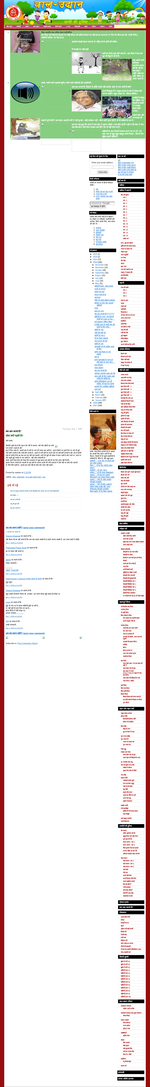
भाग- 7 (125, 215)
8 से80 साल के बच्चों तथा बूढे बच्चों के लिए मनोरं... (104, 325)
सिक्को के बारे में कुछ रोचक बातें (129, 457)
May (97, 283)
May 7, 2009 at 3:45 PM (14, 573)
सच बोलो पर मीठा (125, 327)
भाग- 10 (125, 224)
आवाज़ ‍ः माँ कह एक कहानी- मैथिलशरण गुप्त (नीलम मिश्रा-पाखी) (102, 476)
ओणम (122, 263)
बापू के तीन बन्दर (127, 792)
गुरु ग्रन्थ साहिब (125, 736)
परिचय (94, 26)
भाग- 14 (125, 235)
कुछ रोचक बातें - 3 (126, 392)
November (99, 267)
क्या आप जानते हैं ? (15, 508)
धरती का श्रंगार (99, 289)
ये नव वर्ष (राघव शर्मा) (125, 174)
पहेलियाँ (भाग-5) (125, 982)
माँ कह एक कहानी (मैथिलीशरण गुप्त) (131, 949)
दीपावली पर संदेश (128, 555)
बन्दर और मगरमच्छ (126, 489)
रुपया (96, 308)
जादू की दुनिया (125, 413)
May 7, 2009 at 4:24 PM (14, 597)
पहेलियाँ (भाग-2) (125, 973)
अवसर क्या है (124, 374)
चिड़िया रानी (124, 940)
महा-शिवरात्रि (124, 275)
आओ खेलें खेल (127, 875)
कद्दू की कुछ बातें (14, 504)
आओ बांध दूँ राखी (128, 539)
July (97, 278)
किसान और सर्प (125, 475)
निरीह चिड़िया (124, 338)
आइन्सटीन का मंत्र (126, 377)
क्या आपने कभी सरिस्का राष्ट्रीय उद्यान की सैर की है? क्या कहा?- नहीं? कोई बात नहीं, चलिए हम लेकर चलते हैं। (138, 69)
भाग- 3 (125, 203)
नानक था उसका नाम (126, 249)
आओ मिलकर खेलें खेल (129, 878)
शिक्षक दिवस (124, 694)
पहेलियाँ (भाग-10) (126, 996)
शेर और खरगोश (125, 510)
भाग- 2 (125, 200)
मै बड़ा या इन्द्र (125, 365)
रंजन (7, 621)
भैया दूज (98, 237)
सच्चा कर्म (123, 306)
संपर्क (110, 26)
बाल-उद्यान (36, 26)
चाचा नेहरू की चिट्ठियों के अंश (131, 678)
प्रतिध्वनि (123, 309)
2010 (95, 259)
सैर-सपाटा (123, 830)
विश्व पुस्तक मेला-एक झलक (130, 848)
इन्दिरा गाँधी (124, 716)
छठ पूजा (98, 240)
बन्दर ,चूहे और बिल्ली (127, 243)
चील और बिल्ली (125, 481)
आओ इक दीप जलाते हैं (129, 563)
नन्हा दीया (125, 566)
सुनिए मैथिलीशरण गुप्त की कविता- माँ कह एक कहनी (104, 382)
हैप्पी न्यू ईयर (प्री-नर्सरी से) (127, 170)
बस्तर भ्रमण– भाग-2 (129, 845)
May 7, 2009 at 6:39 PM (14, 616)
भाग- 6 (125, 212)
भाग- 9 (125, 221)
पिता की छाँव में (127, 884)
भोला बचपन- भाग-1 (128, 861)
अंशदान (102, 26)
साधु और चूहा (124, 513)
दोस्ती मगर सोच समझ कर (128, 486)
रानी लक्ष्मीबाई (124, 808)
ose (43, 477)
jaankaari (20, 477)
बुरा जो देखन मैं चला (128, 732)
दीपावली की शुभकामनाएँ (129, 578)
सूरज (122, 926)
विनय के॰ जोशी (127, 1054)
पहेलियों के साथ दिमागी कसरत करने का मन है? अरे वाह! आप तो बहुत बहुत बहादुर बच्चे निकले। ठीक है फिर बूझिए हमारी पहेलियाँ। (123, 134)
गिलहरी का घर (125, 923)
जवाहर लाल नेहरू (126, 752)
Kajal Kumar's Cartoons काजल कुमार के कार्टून (24, 579)
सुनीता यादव (126, 1035)
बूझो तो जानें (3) (125, 967)
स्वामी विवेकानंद (125, 821)
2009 (95, 262)
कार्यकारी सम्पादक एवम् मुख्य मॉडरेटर (131, 1013)
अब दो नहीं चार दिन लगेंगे (128, 344)
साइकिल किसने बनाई (126, 454)
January (99, 400)
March (98, 395)
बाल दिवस (123, 661)
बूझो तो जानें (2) (125, 964)
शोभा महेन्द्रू (126, 1022)
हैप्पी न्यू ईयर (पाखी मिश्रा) (127, 167)
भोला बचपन (124, 858)
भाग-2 (125, 293)
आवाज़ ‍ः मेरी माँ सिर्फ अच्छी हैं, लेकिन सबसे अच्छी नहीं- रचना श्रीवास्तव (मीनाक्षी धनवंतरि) (101, 486)
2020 (95, 254)
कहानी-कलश (47, 26)
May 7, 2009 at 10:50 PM (14, 628)
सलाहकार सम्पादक (126, 1006)
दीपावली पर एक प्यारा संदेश (130, 552)
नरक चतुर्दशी (100, 230)
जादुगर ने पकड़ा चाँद (126, 272)
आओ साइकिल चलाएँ (128, 881)
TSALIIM (14, 570)
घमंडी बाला (124, 934)
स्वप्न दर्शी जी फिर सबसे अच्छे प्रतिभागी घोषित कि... (104, 377)
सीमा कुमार (126, 1045)
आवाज (27, 26)
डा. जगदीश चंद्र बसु (127, 762)
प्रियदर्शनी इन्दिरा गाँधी (129, 719)
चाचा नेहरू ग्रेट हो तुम (129, 668)
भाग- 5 (125, 209)
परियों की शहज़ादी (126, 946)
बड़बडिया (123, 321)
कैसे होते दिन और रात (127, 398)
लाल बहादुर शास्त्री (126, 818)
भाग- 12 (125, 230)
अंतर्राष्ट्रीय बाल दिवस (127, 606)
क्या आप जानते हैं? (13, 431)
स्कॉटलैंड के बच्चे (128, 896)
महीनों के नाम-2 (99, 335)
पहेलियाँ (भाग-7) (125, 988)
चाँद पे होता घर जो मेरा (127, 943)
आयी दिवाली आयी (128, 569)
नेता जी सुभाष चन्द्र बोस (127, 765)
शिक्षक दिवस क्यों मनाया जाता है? (132, 696)
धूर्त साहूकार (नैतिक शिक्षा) (103, 322)
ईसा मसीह (123, 726)
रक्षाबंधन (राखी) (125, 533)
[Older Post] (81, 638)
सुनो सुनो (97, 389)
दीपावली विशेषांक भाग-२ (129, 584)
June (97, 281)
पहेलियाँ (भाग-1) (125, 970)
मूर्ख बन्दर (123, 498)
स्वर (97, 189)
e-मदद (68, 26)
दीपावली (98, 232)
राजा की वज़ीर (125, 287)
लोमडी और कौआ (125, 507)
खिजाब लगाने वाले (126, 356)
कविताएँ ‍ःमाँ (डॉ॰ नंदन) (98, 470)
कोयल (122, 920)
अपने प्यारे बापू (127, 798)
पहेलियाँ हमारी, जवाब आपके (103, 286)
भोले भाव (125, 872)
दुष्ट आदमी (124, 483)
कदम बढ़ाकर (98, 368)
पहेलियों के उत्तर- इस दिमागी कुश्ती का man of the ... (104, 318)
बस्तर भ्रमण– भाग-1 (129, 842)
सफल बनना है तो (100, 295)
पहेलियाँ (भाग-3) (125, 976)
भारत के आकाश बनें (128, 634)
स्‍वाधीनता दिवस (127, 656)
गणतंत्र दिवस (125, 609)
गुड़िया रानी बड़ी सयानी (127, 929)
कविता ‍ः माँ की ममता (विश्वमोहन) (101, 472)
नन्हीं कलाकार (127, 887)
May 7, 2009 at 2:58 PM (14, 554)
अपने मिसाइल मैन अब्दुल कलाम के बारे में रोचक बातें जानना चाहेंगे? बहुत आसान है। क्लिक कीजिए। (122, 92)
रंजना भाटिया (126, 1025)
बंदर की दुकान (125, 195)
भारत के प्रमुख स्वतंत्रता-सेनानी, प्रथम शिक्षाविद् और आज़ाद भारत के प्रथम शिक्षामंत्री (34, 491)
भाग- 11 (125, 227)
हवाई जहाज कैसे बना (126, 463)
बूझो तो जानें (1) (125, 961)
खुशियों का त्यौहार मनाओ (130, 572)
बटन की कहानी (125, 430)
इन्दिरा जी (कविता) (128, 722)
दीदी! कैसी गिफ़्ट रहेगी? (129, 536)
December (99, 265)
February (99, 397)
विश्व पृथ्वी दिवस (125, 691)
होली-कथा (123, 278)
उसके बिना (124, 324)
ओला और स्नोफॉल (126, 380)
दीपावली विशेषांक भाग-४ (129, 590)
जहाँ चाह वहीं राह (100, 333)
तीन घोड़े (123, 260)
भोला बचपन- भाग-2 (128, 863)
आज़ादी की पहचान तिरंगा (130, 641)
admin (8, 560)
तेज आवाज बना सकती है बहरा (131, 618)
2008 (95, 403)
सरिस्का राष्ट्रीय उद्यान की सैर (104, 373)
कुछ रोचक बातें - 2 (126, 389)
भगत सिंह (123, 775)
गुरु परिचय (126, 702)
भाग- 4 (125, 206)
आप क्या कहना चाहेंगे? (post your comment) (25, 527)
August (98, 275)
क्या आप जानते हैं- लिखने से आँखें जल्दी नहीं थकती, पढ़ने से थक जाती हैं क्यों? (101, 87)
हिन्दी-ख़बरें (58, 26)
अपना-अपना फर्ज (125, 318)
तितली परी (123, 931)
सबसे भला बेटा (99, 292)
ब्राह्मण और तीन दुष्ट (127, 495)
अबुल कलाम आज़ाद (126, 713)
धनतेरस (98, 228)
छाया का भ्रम (99, 311)
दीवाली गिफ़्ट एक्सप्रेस (129, 593)
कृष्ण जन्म (124, 266)
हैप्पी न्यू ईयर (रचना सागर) (127, 165)
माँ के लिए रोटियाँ (127, 890)
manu (8, 602)
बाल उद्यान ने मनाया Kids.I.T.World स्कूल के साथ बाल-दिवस (132, 673)
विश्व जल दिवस (125, 688)
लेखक (122, 1040)
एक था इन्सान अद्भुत (128, 783)
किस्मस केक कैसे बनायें (127, 383)
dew (14, 477)
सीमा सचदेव (126, 1042)
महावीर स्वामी (124, 805)
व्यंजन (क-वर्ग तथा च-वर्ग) (104, 192)
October (99, 270)
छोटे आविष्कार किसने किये (128, 407)
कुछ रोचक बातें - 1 (126, 386)
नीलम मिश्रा (126, 1015)
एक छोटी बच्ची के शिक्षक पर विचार (132, 699)
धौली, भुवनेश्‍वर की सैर (129, 833)
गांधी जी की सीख (125, 404)
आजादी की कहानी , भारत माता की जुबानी (132, 637)
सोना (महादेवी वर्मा (126, 952)
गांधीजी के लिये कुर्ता (128, 780)
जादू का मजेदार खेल (126, 410)
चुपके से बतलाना (127, 801)
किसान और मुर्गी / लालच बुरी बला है (130, 472)
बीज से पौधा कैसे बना (126, 436)
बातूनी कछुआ (124, 492)
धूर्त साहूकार (124, 335)
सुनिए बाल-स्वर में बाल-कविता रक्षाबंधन (133, 542)
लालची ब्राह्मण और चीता (127, 504)
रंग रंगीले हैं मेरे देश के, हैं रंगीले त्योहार (133, 596)
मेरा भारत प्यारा (127, 631)
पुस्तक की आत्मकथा (126, 424)
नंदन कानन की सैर (100, 341)
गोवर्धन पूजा (100, 235)
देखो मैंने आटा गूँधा (128, 893)
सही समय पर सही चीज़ (127, 451)
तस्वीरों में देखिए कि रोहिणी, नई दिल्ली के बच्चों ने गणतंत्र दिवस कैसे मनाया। (139, 104)
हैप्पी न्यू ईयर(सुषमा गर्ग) (126, 163)
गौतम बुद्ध (123, 749)
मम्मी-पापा (123, 937)
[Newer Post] (7, 638)
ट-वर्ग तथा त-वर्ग (101, 194)
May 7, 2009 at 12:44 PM (14, 543)
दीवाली (125, 560)
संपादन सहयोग (125, 1020)
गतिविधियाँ (123, 1033)
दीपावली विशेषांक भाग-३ (129, 587)
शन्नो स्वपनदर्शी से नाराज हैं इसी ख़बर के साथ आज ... (104, 361)
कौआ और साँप (125, 478)
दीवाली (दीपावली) (125, 549)
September (100, 273)
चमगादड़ (97, 297)
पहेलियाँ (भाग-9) (125, 994)
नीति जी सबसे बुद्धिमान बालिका (104, 300)
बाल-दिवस (99, 244)
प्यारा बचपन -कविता (128, 681)
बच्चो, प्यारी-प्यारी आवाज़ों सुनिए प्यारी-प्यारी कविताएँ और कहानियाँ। (66, 82)
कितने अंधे (124, 353)
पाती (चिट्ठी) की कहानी (127, 421)
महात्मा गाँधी (124, 778)
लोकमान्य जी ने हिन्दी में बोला (129, 445)
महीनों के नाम (98, 330)
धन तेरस (123, 257)
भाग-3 (125, 296)
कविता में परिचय (127, 767)
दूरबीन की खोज (125, 418)
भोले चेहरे (125, 869)
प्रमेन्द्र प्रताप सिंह (128, 1051)
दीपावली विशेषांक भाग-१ (129, 581)
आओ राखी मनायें (127, 545)
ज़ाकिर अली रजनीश (128, 1008)
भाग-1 (125, 197)
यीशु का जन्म (124, 439)
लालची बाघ (124, 501)
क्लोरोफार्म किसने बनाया (127, 401)
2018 (95, 257)
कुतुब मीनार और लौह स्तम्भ (130, 836)
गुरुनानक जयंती (101, 242)
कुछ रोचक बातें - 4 (126, 395)
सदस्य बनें (123, 1066)
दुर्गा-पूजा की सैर (127, 839)
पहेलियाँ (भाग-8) (125, 991)
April (97, 392)
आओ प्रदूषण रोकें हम (129, 621)
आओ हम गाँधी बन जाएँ (129, 795)
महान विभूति (126, 814)
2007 (95, 405)
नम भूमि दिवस (124, 612)
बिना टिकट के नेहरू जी (127, 433)
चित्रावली (77, 26)
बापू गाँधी (125, 789)
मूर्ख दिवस (123, 685)
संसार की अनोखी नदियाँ (127, 448)
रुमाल (122, 303)
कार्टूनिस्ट (123, 1059)
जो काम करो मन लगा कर (128, 315)
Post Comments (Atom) (28, 643)
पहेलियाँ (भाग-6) (125, 985)
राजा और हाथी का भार (127, 269)
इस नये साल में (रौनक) (126, 172)
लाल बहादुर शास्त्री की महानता (129, 442)
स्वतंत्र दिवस (124, 625)
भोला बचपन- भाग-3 (128, 866)
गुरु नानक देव (124, 739)
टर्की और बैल (124, 332)
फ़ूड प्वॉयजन (98, 365)
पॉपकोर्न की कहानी (126, 427)
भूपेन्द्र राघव (126, 1028)
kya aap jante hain (33, 477)
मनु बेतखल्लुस (127, 1061)
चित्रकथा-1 (124, 312)
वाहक (86, 26)
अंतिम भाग (126, 238)
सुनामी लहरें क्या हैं (126, 460)
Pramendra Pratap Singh (16, 548)
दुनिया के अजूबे (125, 416)
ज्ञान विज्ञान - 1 (14, 495)
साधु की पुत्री (124, 516)
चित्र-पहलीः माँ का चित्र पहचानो (101, 491)
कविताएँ (19, 26)
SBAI (8, 570)
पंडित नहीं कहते (125, 359)
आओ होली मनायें (125, 917)
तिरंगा (124, 647)
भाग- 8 (125, 218)
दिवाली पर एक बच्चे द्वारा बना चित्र (132, 557)
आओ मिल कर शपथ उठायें (130, 628)
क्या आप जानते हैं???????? (104, 314)
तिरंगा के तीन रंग (127, 650)
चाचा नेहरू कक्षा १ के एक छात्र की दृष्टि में (132, 664)
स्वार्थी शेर (123, 519)
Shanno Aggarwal (13, 536)
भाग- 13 (125, 233)
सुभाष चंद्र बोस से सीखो (129, 770)
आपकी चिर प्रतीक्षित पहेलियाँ (104, 386)
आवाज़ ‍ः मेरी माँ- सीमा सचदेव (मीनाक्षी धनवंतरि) (100, 480)
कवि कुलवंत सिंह (127, 1048)
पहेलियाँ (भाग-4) (125, 979)
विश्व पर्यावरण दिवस (126, 615)
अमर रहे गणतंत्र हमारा (129, 653)
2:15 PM (27, 472)
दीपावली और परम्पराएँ (129, 575)
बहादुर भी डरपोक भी (126, 362)
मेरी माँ (96, 357)
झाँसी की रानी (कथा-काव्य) (128, 246)
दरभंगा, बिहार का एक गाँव (130, 851)
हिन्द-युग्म (9, 26)
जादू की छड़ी (124, 330)
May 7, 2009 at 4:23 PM (14, 585)
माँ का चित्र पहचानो (101, 338)
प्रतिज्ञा (125, 644)
